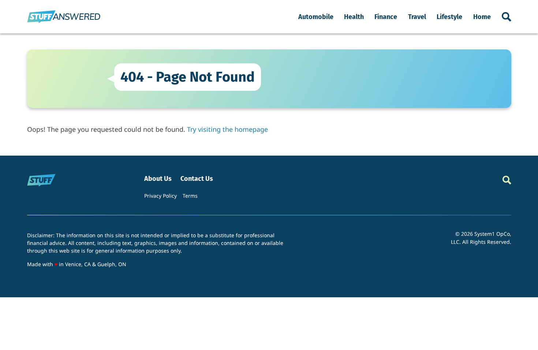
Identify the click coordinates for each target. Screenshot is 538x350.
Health (354, 17)
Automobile (315, 17)
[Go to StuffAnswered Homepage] (63, 16)
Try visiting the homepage (227, 129)
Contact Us (196, 179)
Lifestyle (449, 17)
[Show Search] (506, 17)
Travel (417, 17)
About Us (158, 179)
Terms (190, 195)
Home (482, 17)
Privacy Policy (160, 195)
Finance (385, 17)
